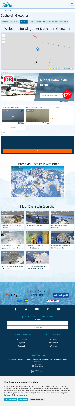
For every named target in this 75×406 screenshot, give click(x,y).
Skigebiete (22, 343)
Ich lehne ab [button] (23, 399)
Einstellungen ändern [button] (36, 399)
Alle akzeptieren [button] (11, 399)
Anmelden (38, 327)
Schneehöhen (21, 339)
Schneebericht (14, 22)
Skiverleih (46, 22)
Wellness (53, 346)
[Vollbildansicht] (3, 35)
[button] (37, 49)
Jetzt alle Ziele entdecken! (52, 95)
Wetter (31, 22)
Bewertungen (63, 22)
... (1, 10)
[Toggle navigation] (72, 4)
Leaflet (53, 68)
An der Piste (53, 343)
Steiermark (8, 10)
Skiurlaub (38, 22)
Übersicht (5, 22)
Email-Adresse (37, 319)
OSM (57, 68)
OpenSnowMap (63, 68)
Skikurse (54, 22)
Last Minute (53, 339)
